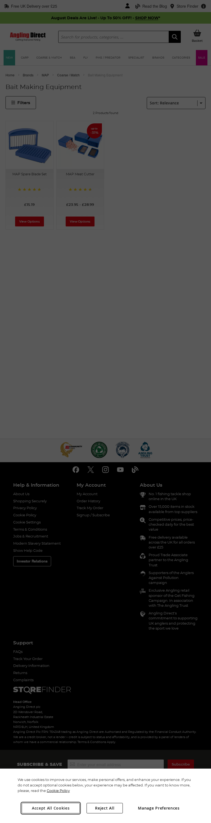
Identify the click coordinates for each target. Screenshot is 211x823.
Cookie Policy (58, 790)
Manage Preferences (159, 808)
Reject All (104, 808)
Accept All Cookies (51, 808)
